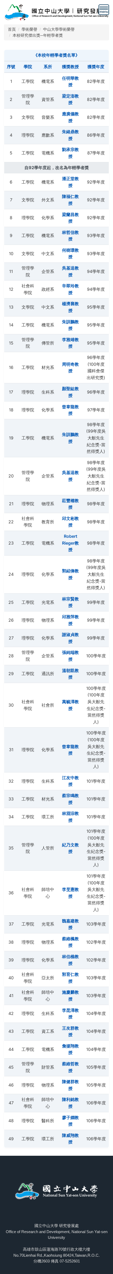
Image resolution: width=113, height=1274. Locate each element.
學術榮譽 (29, 29)
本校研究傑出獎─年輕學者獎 (38, 35)
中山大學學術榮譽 (59, 29)
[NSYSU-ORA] (56, 12)
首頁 (12, 29)
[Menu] (104, 9)
